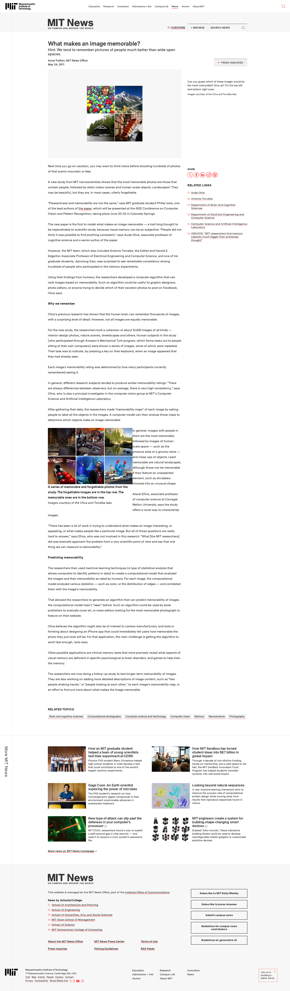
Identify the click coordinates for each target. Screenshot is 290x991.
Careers (59, 977)
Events (41, 977)
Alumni (185, 6)
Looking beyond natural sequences (218, 785)
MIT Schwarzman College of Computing (77, 929)
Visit (27, 977)
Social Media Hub (59, 980)
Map (34, 977)
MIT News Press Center (109, 941)
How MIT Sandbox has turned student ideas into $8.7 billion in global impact (215, 752)
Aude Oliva (198, 192)
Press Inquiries (57, 948)
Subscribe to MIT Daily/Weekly (219, 893)
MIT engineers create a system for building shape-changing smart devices (217, 822)
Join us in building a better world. (267, 975)
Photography (237, 716)
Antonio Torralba (202, 198)
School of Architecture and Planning (75, 904)
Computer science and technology (146, 716)
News (175, 6)
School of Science (63, 924)
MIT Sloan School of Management (73, 919)
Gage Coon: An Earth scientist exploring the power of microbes (112, 787)
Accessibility (41, 980)
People (50, 977)
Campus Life (161, 6)
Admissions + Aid (141, 6)
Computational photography (104, 716)
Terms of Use (149, 941)
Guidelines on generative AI (219, 940)
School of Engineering (66, 909)
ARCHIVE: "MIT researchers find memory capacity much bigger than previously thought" (217, 237)
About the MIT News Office (65, 941)
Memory (199, 716)
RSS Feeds (148, 948)
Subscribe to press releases (219, 904)
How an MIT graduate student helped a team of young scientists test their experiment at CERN (113, 752)
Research (108, 6)
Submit (243, 27)
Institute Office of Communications (147, 892)
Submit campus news (219, 915)
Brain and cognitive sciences (66, 716)
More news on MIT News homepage (71, 851)
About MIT (198, 6)
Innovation (123, 6)
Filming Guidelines (106, 948)
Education (94, 6)
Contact (69, 977)
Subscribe (178, 27)
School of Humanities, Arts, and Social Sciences (82, 914)
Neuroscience (217, 716)
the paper (85, 208)
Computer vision (180, 716)
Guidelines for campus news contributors (219, 928)
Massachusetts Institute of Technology (46, 969)
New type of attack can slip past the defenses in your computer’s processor (115, 822)
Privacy (29, 980)
